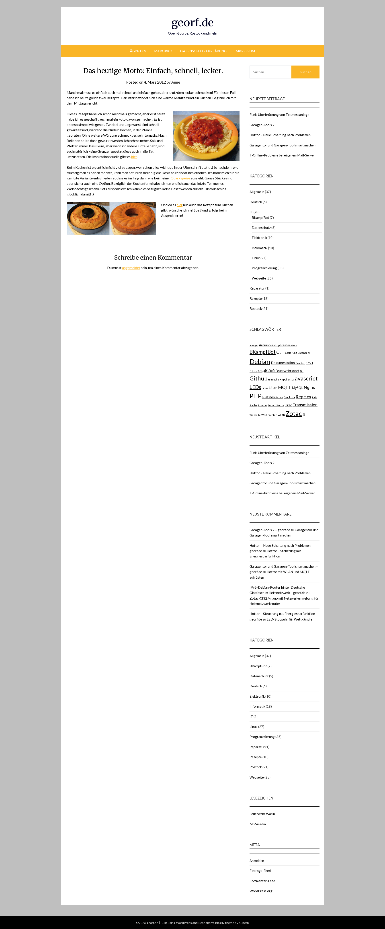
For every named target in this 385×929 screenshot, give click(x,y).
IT (251, 212)
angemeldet (131, 267)
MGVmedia (258, 824)
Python (279, 397)
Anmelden (257, 861)
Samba (253, 405)
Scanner (262, 405)
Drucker (300, 363)
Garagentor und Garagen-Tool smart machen (282, 145)
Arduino (265, 345)
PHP (256, 396)
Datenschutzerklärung (203, 51)
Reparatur (257, 288)
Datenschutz (261, 228)
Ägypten (138, 51)
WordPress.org (261, 891)
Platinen (268, 397)
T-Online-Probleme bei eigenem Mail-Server (282, 155)
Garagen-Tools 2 (262, 125)
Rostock (256, 308)
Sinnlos (280, 405)
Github (258, 378)
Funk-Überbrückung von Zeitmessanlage (279, 115)
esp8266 (266, 370)
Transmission (305, 404)
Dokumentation (283, 363)
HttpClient (285, 379)
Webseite (259, 278)
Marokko (163, 51)
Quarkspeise (180, 178)
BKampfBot (260, 218)
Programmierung (264, 268)
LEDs (255, 387)
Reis (314, 397)
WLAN (281, 414)
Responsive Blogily (211, 923)
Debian (260, 361)
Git (301, 371)
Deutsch (256, 202)
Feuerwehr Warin (262, 814)
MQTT (284, 387)
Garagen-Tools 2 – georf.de (270, 530)
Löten (273, 388)
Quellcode (289, 397)
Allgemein (257, 192)
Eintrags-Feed (260, 871)
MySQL (297, 388)
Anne (175, 82)
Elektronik (259, 238)
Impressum (244, 51)
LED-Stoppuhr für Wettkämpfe (289, 619)
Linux (256, 258)
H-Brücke (273, 379)
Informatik (259, 248)
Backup (275, 345)
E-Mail (309, 363)
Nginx (309, 387)
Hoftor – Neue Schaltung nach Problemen (280, 135)
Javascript (305, 378)
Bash (284, 345)
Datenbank (304, 352)
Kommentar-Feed (262, 881)
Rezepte (256, 298)
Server (272, 405)
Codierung (291, 352)
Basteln (292, 345)
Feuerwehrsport (287, 371)
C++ (282, 352)
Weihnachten (269, 414)
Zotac (294, 413)
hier (134, 156)
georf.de (192, 22)
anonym (254, 345)
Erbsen (254, 371)
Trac (288, 405)
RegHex (303, 396)
